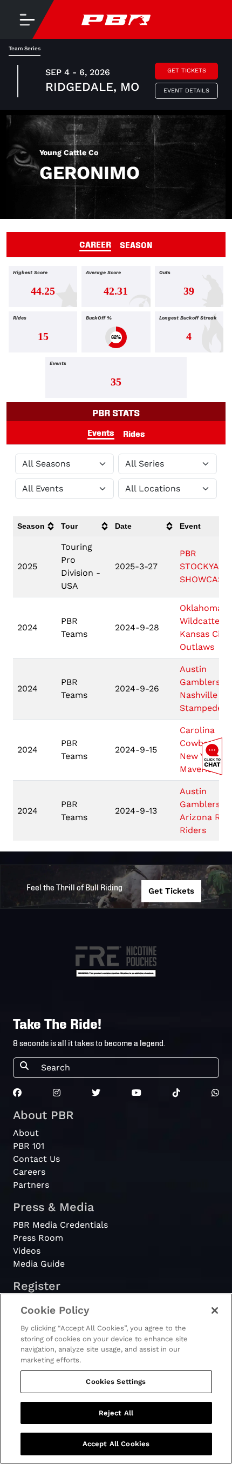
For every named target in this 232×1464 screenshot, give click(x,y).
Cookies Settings (116, 1382)
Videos (26, 1251)
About (26, 1133)
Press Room (38, 1238)
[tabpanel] (116, 334)
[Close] (215, 1310)
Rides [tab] (134, 433)
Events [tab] (100, 432)
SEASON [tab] (136, 244)
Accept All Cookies (116, 1444)
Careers (29, 1172)
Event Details (186, 90)
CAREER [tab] (95, 243)
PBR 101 (28, 1146)
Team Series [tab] (24, 48)
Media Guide (39, 1264)
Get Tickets (186, 70)
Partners (31, 1185)
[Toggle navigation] (27, 19)
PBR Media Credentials (60, 1225)
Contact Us (36, 1159)
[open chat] (214, 756)
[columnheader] (35, 526)
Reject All (116, 1413)
